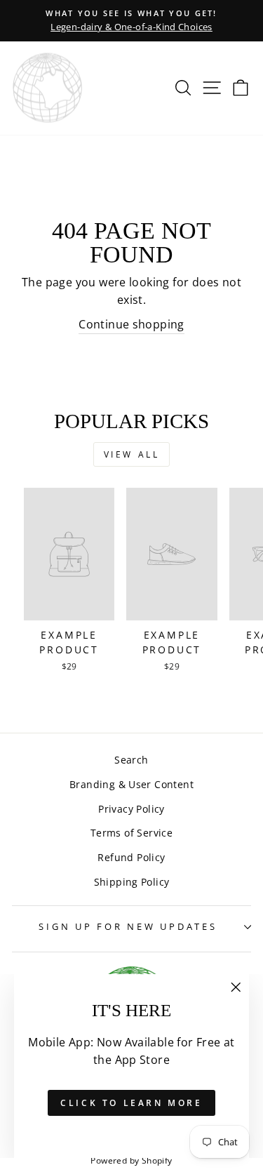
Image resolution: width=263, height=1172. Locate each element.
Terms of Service (131, 832)
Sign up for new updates (128, 927)
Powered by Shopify (131, 1160)
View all (132, 454)
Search (131, 759)
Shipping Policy (132, 881)
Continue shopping (131, 324)
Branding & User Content (131, 784)
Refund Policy (131, 857)
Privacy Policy (131, 808)
